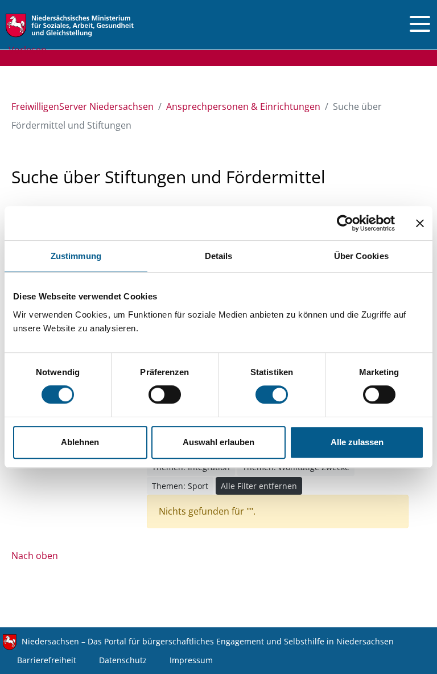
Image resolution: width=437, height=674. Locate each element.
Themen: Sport (180, 485)
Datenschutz (123, 660)
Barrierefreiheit (46, 660)
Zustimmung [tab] (76, 256)
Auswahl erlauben (218, 442)
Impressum (191, 660)
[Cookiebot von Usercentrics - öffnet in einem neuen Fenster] (345, 223)
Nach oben (34, 555)
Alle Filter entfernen (259, 485)
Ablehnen (80, 442)
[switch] (165, 394)
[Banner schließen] (420, 223)
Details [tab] (219, 256)
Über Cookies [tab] (361, 256)
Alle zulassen (357, 442)
